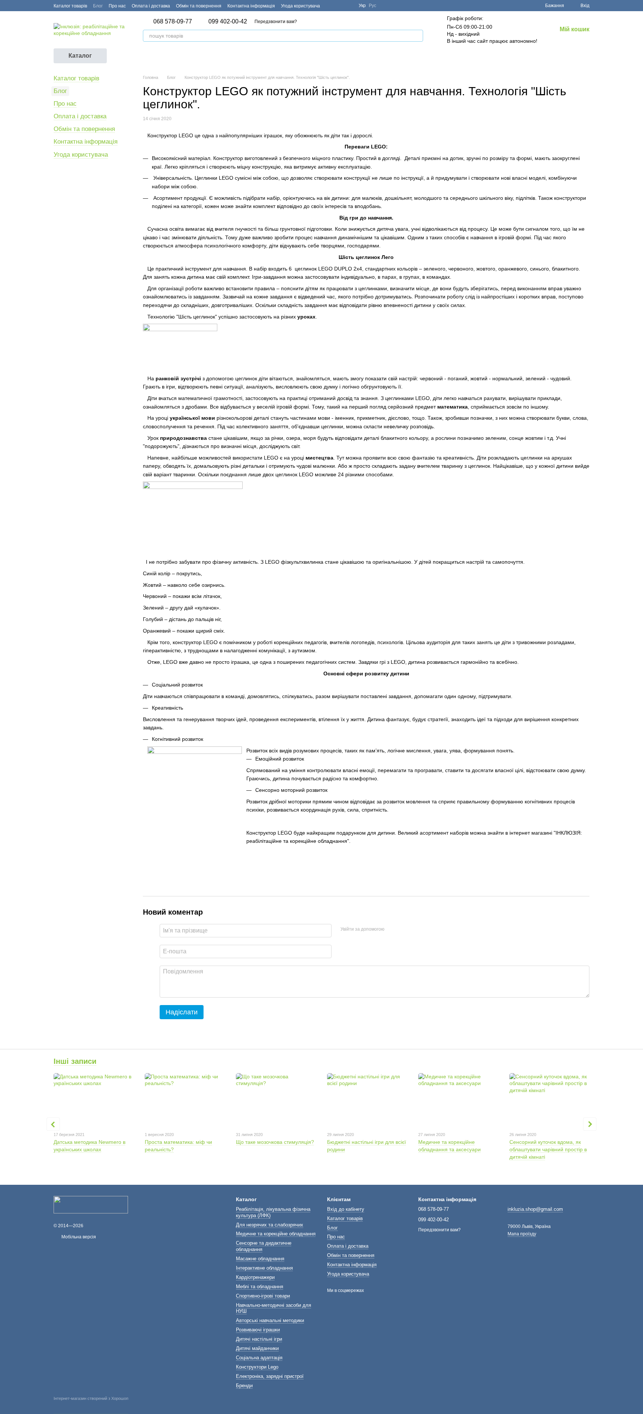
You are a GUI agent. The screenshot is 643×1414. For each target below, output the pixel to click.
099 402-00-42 (227, 22)
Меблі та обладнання (259, 1286)
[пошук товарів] (417, 36)
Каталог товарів (70, 6)
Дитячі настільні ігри (259, 1339)
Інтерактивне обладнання (264, 1268)
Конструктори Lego (257, 1367)
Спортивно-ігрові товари (263, 1296)
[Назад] (53, 1124)
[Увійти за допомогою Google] (404, 929)
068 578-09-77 (172, 22)
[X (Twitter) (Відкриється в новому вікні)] (339, 6)
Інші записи (75, 1061)
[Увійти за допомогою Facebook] (392, 929)
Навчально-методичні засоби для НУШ (273, 1308)
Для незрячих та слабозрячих (269, 1225)
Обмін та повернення (198, 6)
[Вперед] (589, 1124)
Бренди (244, 1385)
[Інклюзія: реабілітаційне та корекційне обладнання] (91, 1204)
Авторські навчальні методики (270, 1320)
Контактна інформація (251, 6)
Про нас (117, 6)
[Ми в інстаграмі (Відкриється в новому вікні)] (348, 6)
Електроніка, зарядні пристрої (270, 1376)
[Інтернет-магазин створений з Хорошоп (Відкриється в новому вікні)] (91, 1405)
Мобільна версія (78, 1236)
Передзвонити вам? (276, 21)
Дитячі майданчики (257, 1348)
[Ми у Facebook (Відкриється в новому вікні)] (330, 6)
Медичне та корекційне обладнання (276, 1234)
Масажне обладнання (260, 1258)
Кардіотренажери (255, 1277)
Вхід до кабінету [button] (345, 1209)
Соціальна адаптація (259, 1357)
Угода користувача (300, 6)
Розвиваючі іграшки (258, 1330)
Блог (98, 6)
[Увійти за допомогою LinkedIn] (416, 929)
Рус (372, 5)
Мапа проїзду (522, 1234)
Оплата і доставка (151, 6)
